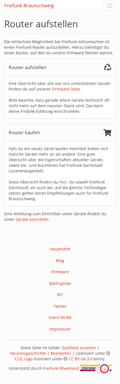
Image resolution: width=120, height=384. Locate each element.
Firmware (60, 271)
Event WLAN (60, 317)
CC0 (18, 358)
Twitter (60, 306)
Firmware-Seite (66, 89)
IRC (60, 294)
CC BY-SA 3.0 (80, 358)
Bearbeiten (61, 353)
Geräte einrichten (32, 219)
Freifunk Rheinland (61, 368)
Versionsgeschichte (28, 353)
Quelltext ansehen (79, 347)
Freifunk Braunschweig (29, 5)
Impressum (60, 329)
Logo (28, 358)
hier (63, 182)
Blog (60, 260)
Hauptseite (60, 248)
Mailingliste (60, 283)
